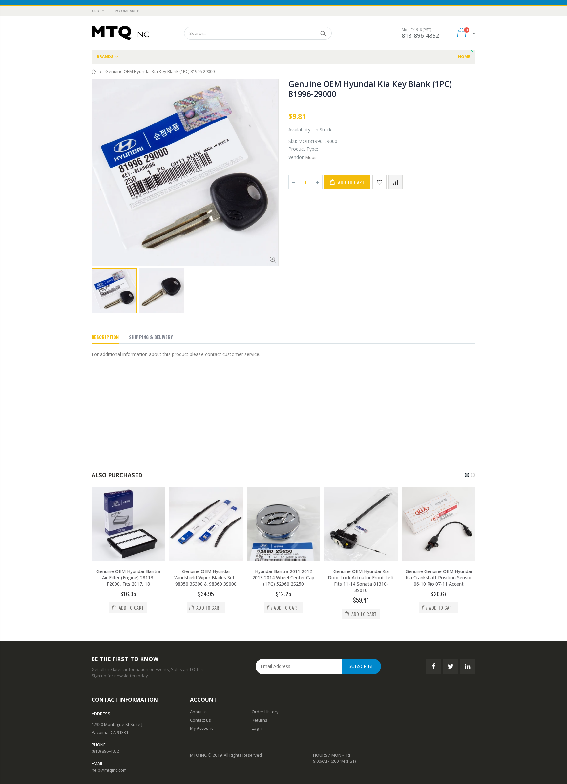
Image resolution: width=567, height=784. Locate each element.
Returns (259, 720)
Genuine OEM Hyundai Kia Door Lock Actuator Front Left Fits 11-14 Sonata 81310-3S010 (361, 580)
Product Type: (303, 149)
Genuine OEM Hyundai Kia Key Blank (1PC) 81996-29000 (370, 88)
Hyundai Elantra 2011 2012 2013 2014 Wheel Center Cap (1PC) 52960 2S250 (283, 577)
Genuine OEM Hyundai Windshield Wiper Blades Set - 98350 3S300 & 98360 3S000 (206, 577)
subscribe (361, 666)
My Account (201, 728)
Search (323, 33)
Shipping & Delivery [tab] (151, 336)
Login (257, 728)
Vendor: (296, 157)
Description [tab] (105, 336)
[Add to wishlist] (379, 182)
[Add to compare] (395, 182)
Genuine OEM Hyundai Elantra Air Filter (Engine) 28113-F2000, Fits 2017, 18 (128, 577)
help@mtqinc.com (109, 770)
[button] (467, 475)
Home (94, 71)
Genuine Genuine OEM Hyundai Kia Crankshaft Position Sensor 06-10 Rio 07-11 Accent (439, 577)
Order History (265, 712)
